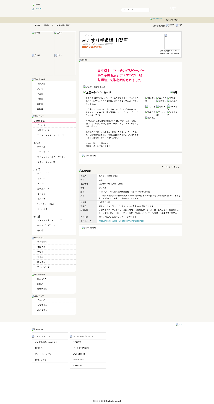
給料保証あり (43, 310)
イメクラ (41, 199)
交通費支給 (42, 305)
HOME (37, 25)
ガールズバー (43, 188)
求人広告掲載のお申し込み (46, 342)
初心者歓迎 (42, 242)
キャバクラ (42, 178)
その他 (40, 230)
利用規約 (38, 348)
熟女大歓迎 (42, 289)
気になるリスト (84, 10)
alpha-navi (77, 365)
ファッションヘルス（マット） (51, 157)
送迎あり (41, 257)
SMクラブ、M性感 (45, 204)
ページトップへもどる (170, 167)
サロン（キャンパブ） (47, 162)
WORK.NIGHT (79, 354)
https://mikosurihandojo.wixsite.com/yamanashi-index (121, 221)
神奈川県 (41, 83)
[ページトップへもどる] (179, 324)
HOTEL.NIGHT (79, 360)
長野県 (40, 99)
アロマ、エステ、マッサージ (50, 135)
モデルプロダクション (47, 225)
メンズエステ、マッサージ (49, 220)
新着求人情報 (111, 10)
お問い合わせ (40, 360)
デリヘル (41, 125)
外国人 (40, 283)
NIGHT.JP (77, 342)
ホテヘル (41, 147)
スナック (41, 183)
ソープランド (43, 152)
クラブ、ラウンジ (45, 173)
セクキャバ (42, 194)
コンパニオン (43, 209)
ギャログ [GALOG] (81, 348)
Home (70, 10)
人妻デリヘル (43, 130)
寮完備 (40, 252)
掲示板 (98, 10)
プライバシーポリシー (44, 354)
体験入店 (41, 247)
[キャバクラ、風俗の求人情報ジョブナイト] (37, 8)
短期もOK (41, 278)
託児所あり (42, 262)
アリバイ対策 (43, 267)
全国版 (40, 109)
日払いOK (41, 300)
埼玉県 (40, 93)
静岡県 (40, 104)
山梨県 (46, 25)
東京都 (40, 88)
